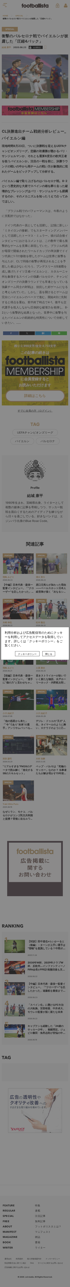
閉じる (48, 654)
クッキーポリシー (27, 654)
